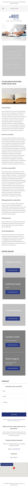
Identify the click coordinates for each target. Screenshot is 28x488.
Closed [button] (15, 457)
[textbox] (14, 391)
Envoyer (14, 414)
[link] (14, 17)
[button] (3, 8)
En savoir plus (13, 270)
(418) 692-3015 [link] (14, 8)
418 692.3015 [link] (16, 449)
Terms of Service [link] (15, 420)
